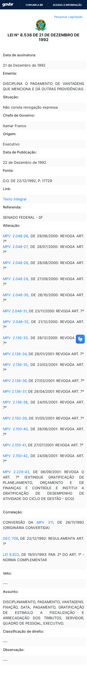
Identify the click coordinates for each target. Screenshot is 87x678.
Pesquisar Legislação (68, 17)
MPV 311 (45, 522)
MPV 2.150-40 (15, 429)
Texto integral (14, 199)
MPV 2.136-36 (15, 380)
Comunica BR (34, 4)
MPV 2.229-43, (16, 472)
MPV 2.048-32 (16, 321)
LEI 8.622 (11, 554)
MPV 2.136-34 (15, 354)
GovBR (7, 4)
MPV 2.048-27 (15, 246)
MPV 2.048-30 (15, 295)
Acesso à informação (67, 4)
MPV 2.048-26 (15, 236)
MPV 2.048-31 (15, 311)
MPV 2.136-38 (15, 402)
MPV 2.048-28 (15, 262)
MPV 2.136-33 (15, 338)
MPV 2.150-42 (15, 455)
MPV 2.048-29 (15, 279)
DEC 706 (10, 538)
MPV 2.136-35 (15, 364)
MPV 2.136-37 (14, 391)
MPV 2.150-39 (15, 418)
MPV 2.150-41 (14, 445)
